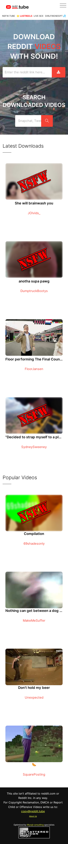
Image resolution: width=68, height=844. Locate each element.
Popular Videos (20, 477)
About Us (33, 816)
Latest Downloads (23, 146)
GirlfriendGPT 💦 (55, 16)
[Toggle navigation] (63, 5)
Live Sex (38, 16)
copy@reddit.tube (33, 811)
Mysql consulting (35, 824)
